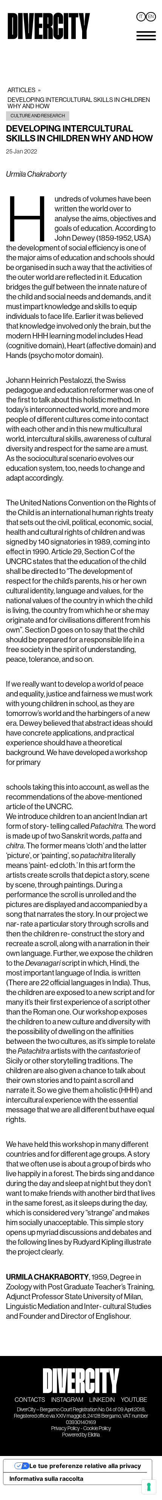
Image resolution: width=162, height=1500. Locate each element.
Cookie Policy (97, 1428)
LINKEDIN (102, 1400)
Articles (21, 90)
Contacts (30, 1400)
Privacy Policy (65, 1428)
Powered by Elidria (81, 1435)
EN (151, 16)
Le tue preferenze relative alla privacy (85, 1466)
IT (141, 16)
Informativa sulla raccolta (46, 1478)
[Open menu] (146, 35)
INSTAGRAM (67, 1400)
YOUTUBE (134, 1400)
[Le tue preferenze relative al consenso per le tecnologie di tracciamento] (149, 1487)
